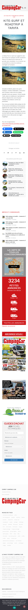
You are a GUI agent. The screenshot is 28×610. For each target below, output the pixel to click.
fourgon (20, 526)
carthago (16, 522)
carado (10, 522)
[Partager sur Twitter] (8, 153)
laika (18, 533)
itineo (11, 533)
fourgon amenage (6, 529)
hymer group (5, 533)
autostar (13, 517)
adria (16, 515)
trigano (4, 543)
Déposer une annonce (8, 326)
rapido (8, 538)
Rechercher (14, 460)
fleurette (21, 524)
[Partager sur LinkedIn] (20, 153)
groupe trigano (13, 531)
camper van (16, 519)
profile (23, 536)
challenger (21, 522)
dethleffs (10, 524)
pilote (19, 536)
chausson (5, 524)
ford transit (15, 526)
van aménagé (10, 543)
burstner (4, 519)
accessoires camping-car (8, 515)
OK (14, 607)
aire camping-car (6, 517)
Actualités (7, 15)
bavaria (23, 517)
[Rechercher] (21, 8)
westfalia (9, 545)
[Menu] (25, 8)
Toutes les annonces (14, 323)
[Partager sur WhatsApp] (12, 153)
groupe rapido (6, 531)
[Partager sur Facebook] (4, 153)
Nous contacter (5, 494)
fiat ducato (15, 524)
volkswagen (21, 543)
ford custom (8, 526)
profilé (4, 538)
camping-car (5, 522)
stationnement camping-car (8, 540)
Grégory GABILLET (14, 143)
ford (4, 526)
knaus (15, 533)
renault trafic (14, 538)
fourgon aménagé (15, 529)
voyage (4, 545)
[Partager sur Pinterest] (16, 153)
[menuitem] (21, 8)
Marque (6, 441)
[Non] (26, 604)
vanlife (15, 543)
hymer (19, 531)
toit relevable (18, 540)
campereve (10, 519)
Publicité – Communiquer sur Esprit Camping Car (13, 591)
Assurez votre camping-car (14, 408)
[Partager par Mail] (24, 153)
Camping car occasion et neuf (9, 594)
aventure (18, 517)
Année (6, 450)
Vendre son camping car (8, 596)
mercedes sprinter (12, 536)
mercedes (5, 536)
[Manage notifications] (24, 606)
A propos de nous (6, 492)
